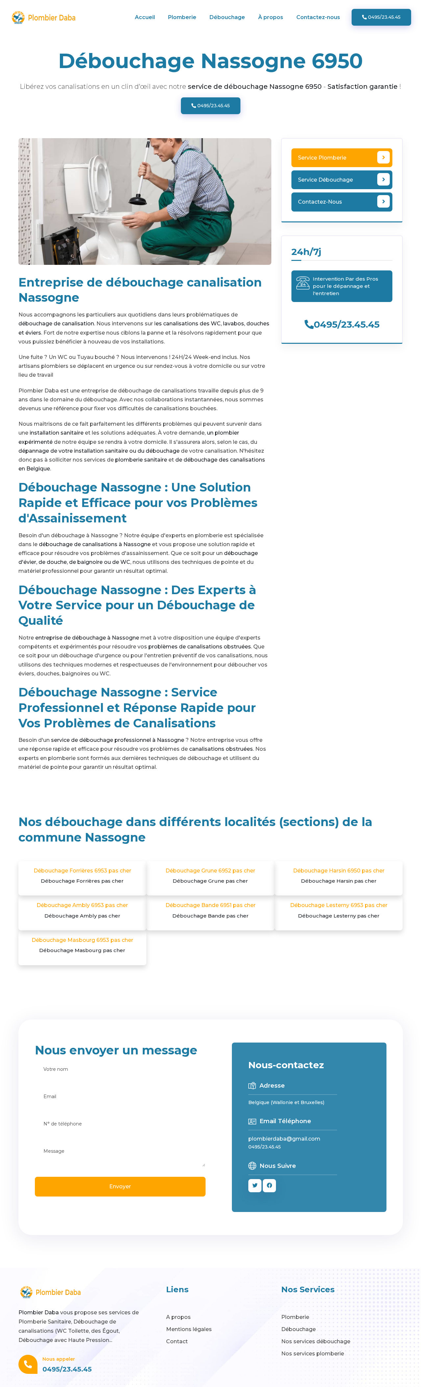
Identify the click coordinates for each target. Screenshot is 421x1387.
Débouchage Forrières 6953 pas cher (82, 876)
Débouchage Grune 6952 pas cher (210, 876)
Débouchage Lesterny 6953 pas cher (338, 910)
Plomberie (182, 17)
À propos (270, 17)
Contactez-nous (318, 17)
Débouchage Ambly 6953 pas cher (82, 910)
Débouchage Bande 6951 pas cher (210, 910)
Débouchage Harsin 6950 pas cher (338, 876)
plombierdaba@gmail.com (284, 1139)
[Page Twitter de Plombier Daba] (254, 1185)
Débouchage (227, 17)
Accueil (145, 17)
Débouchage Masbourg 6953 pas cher (82, 945)
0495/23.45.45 (384, 17)
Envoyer (120, 1186)
